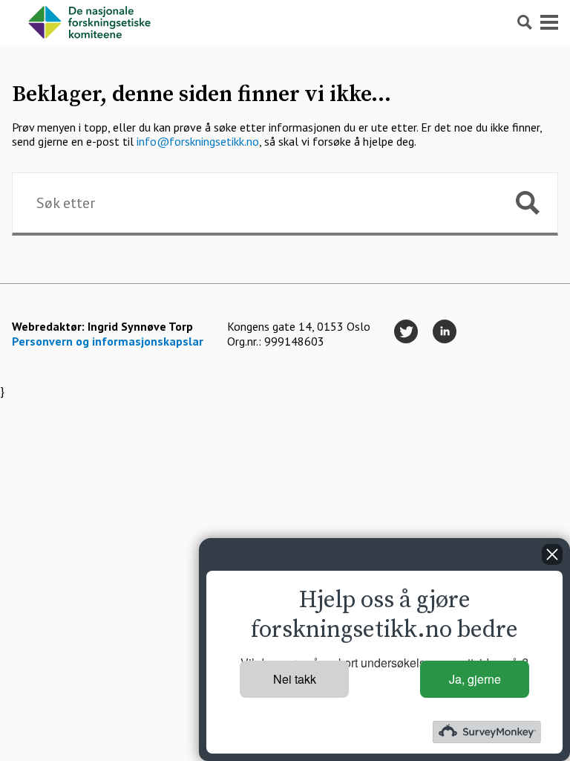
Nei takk (294, 678)
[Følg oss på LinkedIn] (444, 332)
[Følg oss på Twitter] (406, 332)
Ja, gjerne (475, 678)
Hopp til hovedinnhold (55, 7)
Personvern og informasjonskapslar (107, 341)
